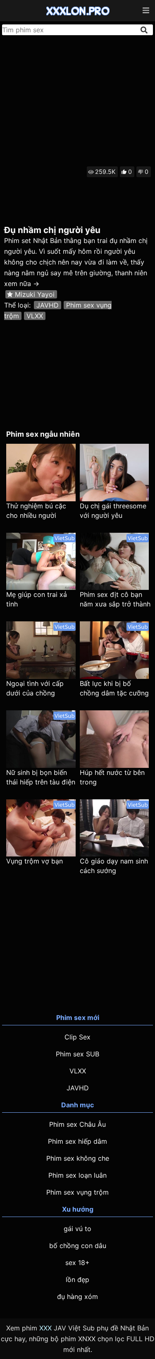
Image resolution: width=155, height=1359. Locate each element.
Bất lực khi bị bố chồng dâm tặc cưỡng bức (114, 688)
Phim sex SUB (77, 1054)
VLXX (34, 316)
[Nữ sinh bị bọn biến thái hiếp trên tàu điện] (41, 739)
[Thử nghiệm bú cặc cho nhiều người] (41, 472)
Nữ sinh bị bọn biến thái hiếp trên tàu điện (40, 777)
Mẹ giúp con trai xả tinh (36, 599)
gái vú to (77, 1228)
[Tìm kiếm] (145, 30)
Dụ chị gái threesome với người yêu (113, 511)
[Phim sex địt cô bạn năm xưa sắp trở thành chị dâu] (114, 561)
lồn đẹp (77, 1279)
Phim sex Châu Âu (77, 1124)
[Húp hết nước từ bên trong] (114, 739)
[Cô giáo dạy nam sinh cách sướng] (114, 828)
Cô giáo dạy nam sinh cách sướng (114, 866)
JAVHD (47, 305)
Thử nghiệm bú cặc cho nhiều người (36, 511)
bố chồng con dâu (77, 1245)
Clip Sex (77, 1037)
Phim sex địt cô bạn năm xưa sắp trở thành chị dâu (115, 599)
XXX (45, 1328)
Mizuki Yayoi (35, 294)
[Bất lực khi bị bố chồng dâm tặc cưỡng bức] (114, 650)
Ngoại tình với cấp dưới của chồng (35, 688)
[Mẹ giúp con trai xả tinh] (41, 561)
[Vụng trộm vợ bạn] (41, 828)
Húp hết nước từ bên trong (112, 777)
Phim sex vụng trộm (77, 1192)
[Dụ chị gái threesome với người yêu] (114, 472)
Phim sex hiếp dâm (77, 1141)
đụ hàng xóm (77, 1296)
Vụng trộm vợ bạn (34, 861)
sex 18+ (77, 1262)
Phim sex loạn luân (77, 1175)
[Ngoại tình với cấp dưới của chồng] (41, 650)
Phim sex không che (77, 1158)
